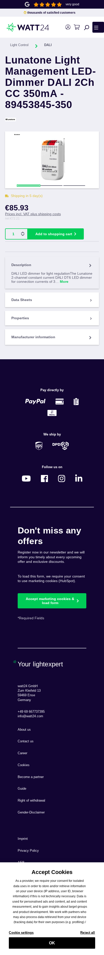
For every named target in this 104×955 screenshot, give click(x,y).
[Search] (86, 27)
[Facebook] (44, 478)
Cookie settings (21, 932)
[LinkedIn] (78, 478)
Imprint (23, 839)
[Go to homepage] (20, 27)
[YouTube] (26, 478)
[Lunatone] (52, 119)
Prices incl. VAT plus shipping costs (33, 214)
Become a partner (31, 777)
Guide (22, 788)
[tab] (52, 273)
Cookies (24, 765)
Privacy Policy (28, 850)
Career (22, 753)
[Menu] (98, 27)
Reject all (87, 932)
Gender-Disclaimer (31, 812)
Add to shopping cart (53, 234)
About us (24, 729)
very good (72, 4)
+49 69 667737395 (31, 711)
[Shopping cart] (76, 27)
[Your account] (67, 27)
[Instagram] (61, 478)
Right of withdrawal (31, 800)
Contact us (26, 741)
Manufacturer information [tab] (33, 337)
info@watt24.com (30, 716)
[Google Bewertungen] (27, 4)
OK (52, 943)
